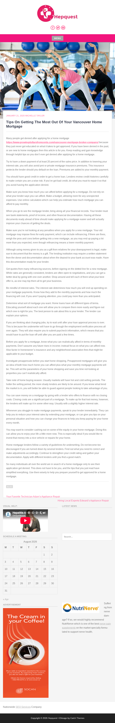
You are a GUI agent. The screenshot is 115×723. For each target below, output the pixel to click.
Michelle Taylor (34, 115)
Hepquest (52, 718)
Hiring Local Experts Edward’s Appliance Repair (83, 500)
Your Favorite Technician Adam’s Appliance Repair (33, 496)
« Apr (6, 599)
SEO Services (23, 707)
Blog (9, 487)
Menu (57, 38)
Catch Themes (77, 718)
